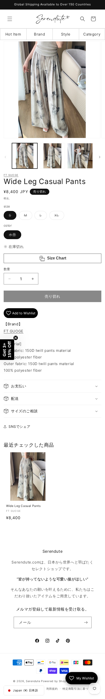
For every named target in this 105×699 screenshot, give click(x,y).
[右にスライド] (99, 157)
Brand (39, 34)
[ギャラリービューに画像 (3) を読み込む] (80, 156)
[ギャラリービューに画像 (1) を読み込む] (24, 156)
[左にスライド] (5, 157)
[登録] (86, 622)
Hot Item (13, 34)
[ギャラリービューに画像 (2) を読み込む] (52, 156)
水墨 (14, 235)
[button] (9, 18)
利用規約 (52, 688)
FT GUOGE (11, 174)
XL (58, 216)
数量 (7, 269)
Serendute (33, 681)
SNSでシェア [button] (19, 426)
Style (66, 34)
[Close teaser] (15, 337)
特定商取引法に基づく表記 (80, 688)
